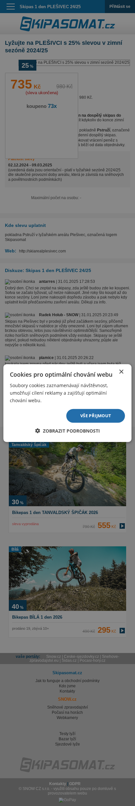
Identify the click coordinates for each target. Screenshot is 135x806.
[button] (67, 431)
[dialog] (67, 403)
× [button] (121, 371)
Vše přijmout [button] (95, 416)
